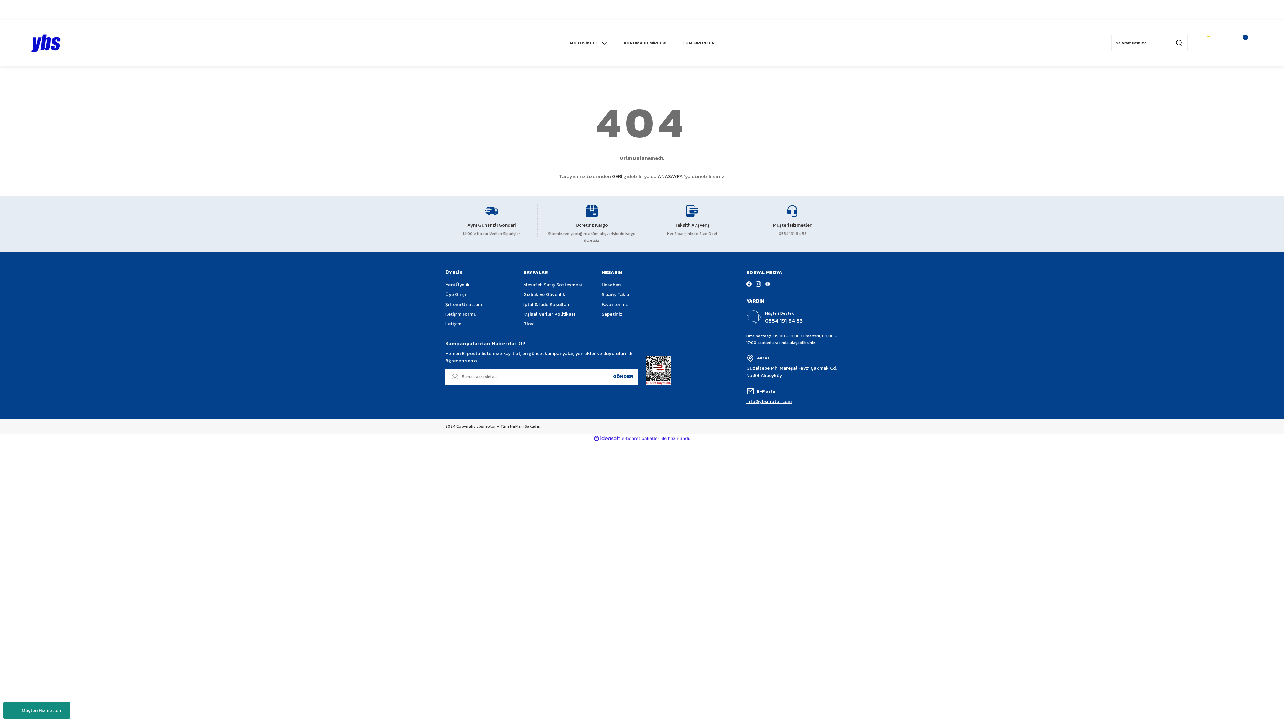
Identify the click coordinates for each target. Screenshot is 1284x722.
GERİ (617, 176)
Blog (528, 323)
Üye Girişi (455, 294)
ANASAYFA (670, 176)
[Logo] (46, 43)
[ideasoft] (607, 438)
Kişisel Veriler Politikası (549, 314)
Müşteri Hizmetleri (41, 710)
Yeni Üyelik (457, 284)
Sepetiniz (612, 314)
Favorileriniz (615, 304)
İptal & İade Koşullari (546, 304)
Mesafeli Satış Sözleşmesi (552, 284)
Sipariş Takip (615, 294)
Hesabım (611, 284)
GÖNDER (623, 376)
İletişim (453, 323)
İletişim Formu (460, 314)
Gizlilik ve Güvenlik (544, 294)
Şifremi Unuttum (463, 304)
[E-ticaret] (641, 439)
